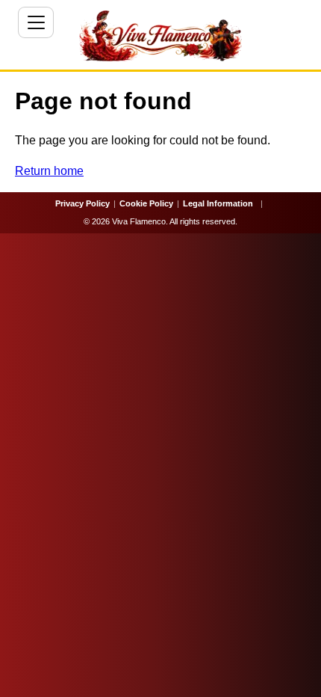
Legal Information (218, 203)
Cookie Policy (146, 203)
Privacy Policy (82, 203)
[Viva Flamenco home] (160, 36)
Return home (49, 171)
